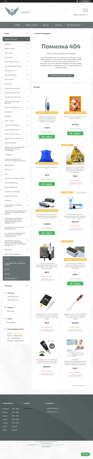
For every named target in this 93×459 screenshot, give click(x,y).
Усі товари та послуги (78, 385)
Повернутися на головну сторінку (61, 75)
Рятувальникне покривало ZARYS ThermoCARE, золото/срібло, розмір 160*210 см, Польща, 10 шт (75, 169)
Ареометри (8, 200)
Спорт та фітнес (9, 121)
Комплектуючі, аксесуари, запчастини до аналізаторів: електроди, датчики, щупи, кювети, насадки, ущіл (15, 243)
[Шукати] (85, 10)
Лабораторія (8, 57)
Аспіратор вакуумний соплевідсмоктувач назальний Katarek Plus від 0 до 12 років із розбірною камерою (75, 362)
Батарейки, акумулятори (12, 191)
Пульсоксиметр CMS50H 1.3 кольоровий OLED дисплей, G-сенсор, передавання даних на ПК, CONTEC (75, 266)
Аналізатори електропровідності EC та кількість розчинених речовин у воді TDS (15, 212)
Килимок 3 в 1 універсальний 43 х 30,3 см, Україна (75, 117)
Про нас (46, 25)
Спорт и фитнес (9, 79)
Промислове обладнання (12, 88)
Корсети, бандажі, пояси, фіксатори (12, 102)
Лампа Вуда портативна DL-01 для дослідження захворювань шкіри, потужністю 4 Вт (46, 216)
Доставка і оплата (73, 25)
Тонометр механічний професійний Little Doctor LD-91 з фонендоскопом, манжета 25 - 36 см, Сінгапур (47, 266)
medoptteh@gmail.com (18, 333)
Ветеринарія (8, 84)
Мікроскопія (8, 250)
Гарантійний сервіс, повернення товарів (15, 264)
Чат (87, 454)
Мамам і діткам (9, 48)
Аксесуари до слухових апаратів (15, 178)
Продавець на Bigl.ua (46, 443)
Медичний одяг (9, 165)
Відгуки (7, 274)
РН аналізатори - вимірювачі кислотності (13, 205)
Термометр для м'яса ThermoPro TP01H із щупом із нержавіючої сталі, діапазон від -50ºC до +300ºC (75, 316)
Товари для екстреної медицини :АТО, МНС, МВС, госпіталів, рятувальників (14, 149)
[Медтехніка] (12, 17)
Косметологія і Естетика (12, 62)
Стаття (7, 258)
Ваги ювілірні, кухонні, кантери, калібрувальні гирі (14, 228)
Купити (49, 137)
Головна (17, 25)
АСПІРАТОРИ (8, 169)
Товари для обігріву (11, 75)
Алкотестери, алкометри (12, 125)
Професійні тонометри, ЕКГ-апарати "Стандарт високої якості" (15, 160)
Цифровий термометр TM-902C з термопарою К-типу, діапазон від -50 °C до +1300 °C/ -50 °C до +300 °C (47, 316)
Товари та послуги (11, 39)
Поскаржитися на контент (42, 444)
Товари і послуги (31, 25)
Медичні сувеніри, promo (12, 93)
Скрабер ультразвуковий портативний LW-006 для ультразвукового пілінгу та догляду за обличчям (47, 119)
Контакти (58, 25)
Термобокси (8, 155)
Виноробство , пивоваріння (13, 254)
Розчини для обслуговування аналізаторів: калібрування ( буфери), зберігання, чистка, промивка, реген (14, 221)
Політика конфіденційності (57, 444)
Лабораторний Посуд (11, 183)
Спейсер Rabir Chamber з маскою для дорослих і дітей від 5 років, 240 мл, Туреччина (75, 216)
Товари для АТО (9, 70)
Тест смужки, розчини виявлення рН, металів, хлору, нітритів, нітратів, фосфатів (15, 235)
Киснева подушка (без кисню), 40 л (46, 168)
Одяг (6, 174)
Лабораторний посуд (11, 196)
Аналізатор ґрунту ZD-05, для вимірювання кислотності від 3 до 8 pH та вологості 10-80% (47, 361)
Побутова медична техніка (13, 66)
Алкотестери (8, 53)
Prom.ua (55, 441)
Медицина (8, 44)
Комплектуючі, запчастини (13, 97)
